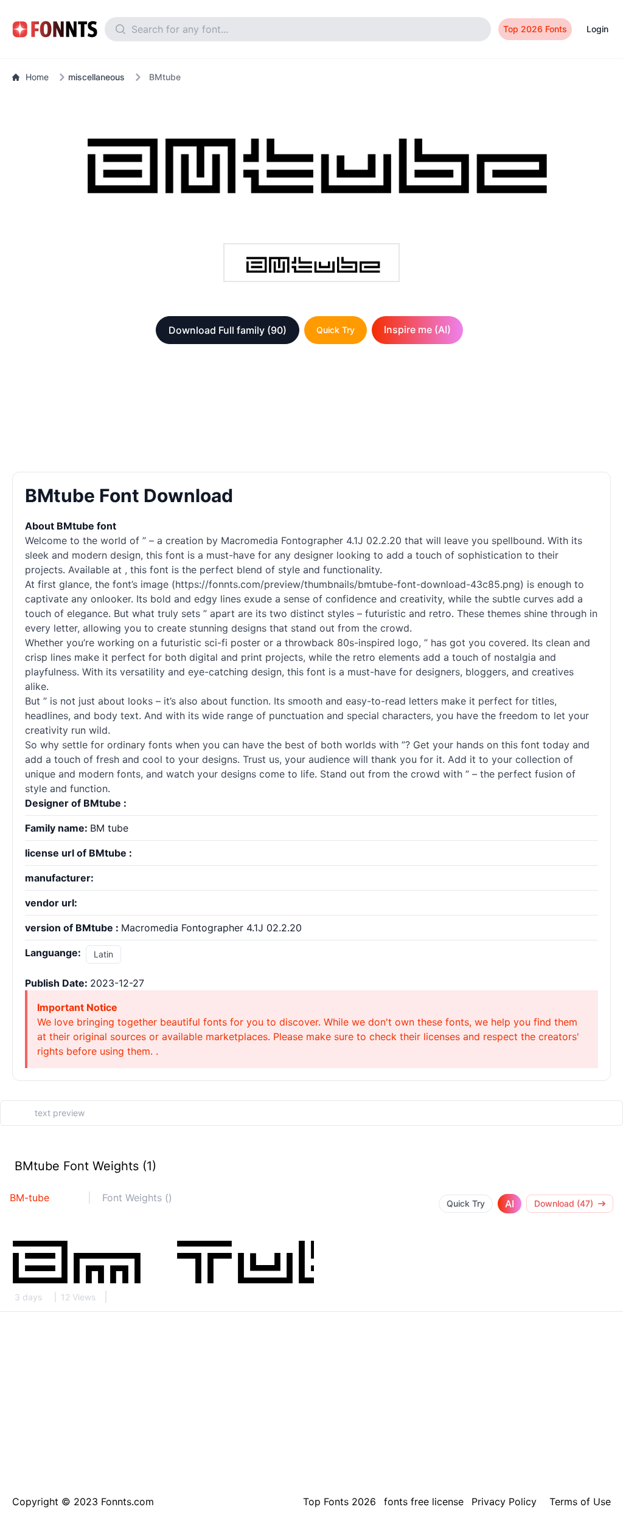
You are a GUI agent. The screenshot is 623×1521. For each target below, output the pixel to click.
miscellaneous (96, 77)
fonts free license (424, 1501)
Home (37, 77)
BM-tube (29, 1198)
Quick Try (335, 330)
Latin (103, 954)
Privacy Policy (504, 1501)
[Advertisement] (311, 410)
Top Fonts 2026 (339, 1501)
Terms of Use (580, 1501)
